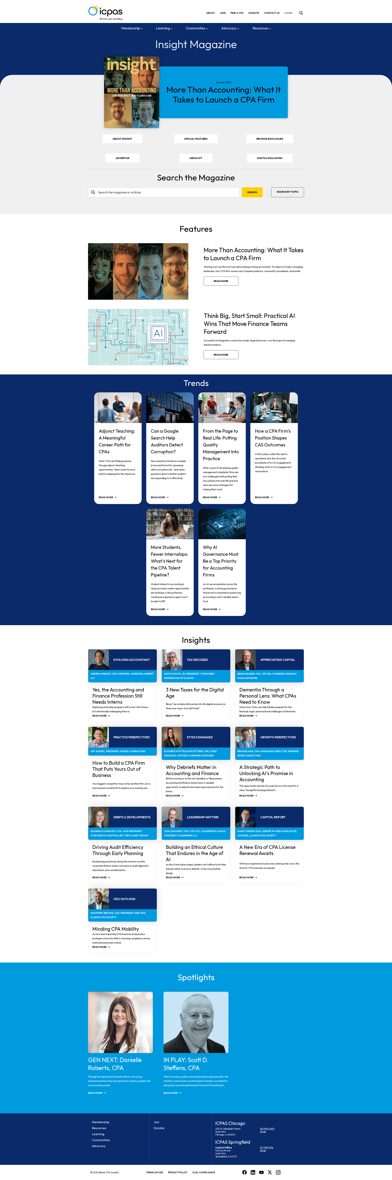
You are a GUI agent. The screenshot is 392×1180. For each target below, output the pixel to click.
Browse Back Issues (269, 138)
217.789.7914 (266, 1147)
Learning (163, 28)
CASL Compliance (203, 1172)
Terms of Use (154, 1172)
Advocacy (229, 28)
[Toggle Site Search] (301, 13)
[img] (289, 12)
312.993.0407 (267, 1128)
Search (252, 192)
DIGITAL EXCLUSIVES (270, 158)
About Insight (122, 138)
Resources (260, 28)
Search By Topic (287, 191)
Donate (254, 12)
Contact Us (272, 12)
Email (263, 1131)
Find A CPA (237, 12)
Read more (221, 281)
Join (223, 12)
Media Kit (200, 159)
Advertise (122, 158)
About (210, 12)
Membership (130, 28)
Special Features (196, 138)
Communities (195, 28)
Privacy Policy (177, 1172)
